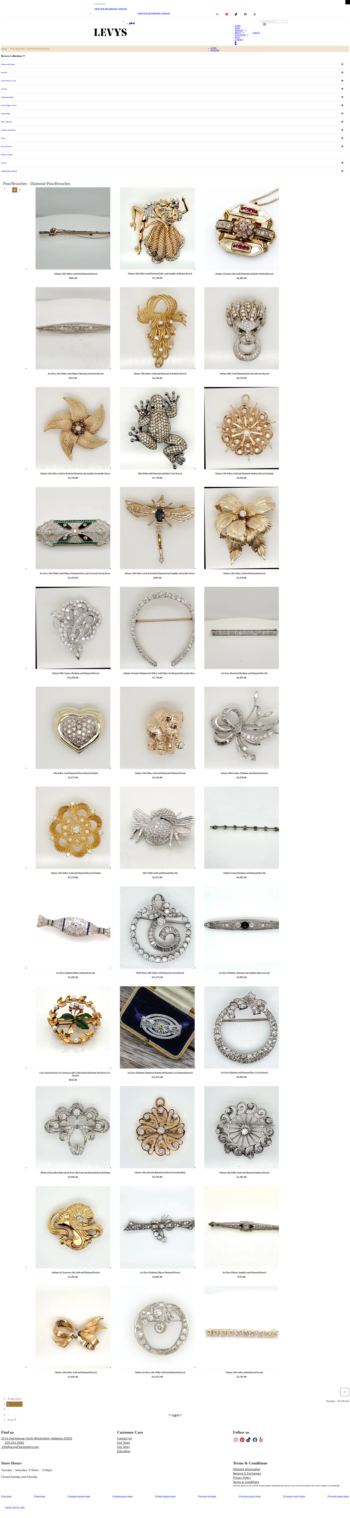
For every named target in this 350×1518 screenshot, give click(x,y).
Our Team (123, 1442)
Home (4, 49)
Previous (15, 1399)
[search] (264, 24)
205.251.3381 (14, 1442)
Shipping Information (246, 1469)
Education (123, 1451)
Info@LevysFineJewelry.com (20, 1446)
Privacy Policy (242, 1477)
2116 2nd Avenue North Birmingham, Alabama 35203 (36, 1438)
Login (213, 48)
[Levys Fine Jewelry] (113, 37)
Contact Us (124, 1438)
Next (11, 1420)
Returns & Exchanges (247, 1473)
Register (215, 51)
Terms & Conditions (246, 1481)
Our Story (123, 1446)
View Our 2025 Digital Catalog (110, 9)
